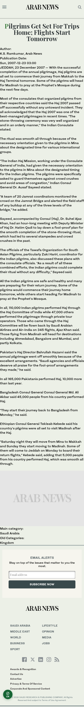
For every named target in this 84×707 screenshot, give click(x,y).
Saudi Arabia (10, 533)
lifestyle (50, 625)
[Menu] (4, 7)
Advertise (15, 678)
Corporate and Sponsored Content (30, 688)
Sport (15, 649)
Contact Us (16, 674)
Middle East (20, 631)
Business (17, 643)
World (15, 637)
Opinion (48, 631)
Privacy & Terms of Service (26, 683)
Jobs (46, 643)
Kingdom (7, 543)
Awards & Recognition (23, 669)
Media (46, 637)
